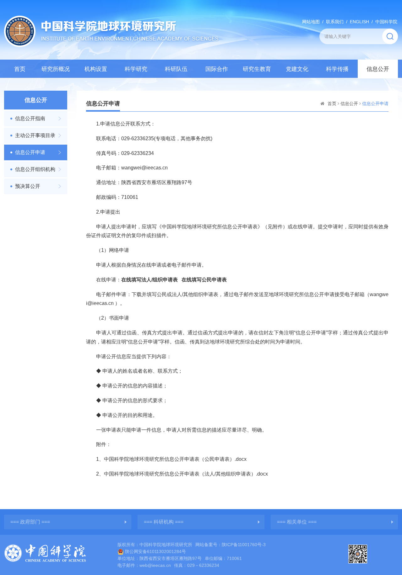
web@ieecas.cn (155, 565)
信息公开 (378, 69)
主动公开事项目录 (35, 135)
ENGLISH (359, 21)
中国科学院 (386, 21)
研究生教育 (257, 69)
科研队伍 (176, 69)
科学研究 (136, 69)
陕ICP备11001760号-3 (244, 544)
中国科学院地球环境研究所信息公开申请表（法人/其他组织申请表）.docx (186, 474)
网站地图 (311, 21)
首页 (19, 69)
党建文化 (297, 69)
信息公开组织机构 (35, 169)
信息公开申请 (30, 152)
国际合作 (216, 69)
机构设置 (95, 69)
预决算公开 (27, 186)
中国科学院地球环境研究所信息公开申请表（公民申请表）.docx (175, 459)
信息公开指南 (30, 118)
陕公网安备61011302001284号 (155, 551)
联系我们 (335, 21)
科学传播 (337, 69)
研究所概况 (55, 69)
